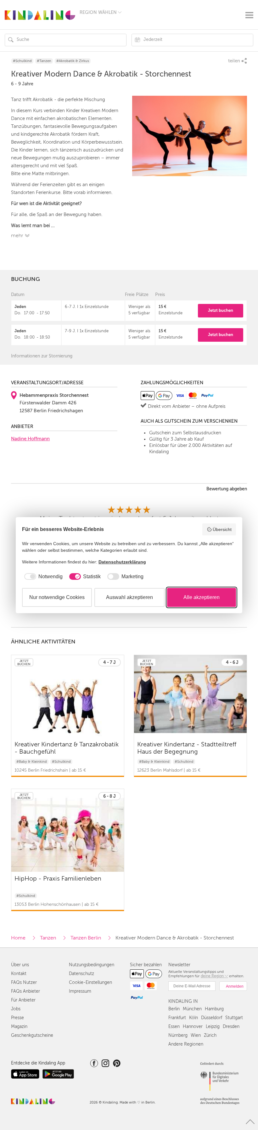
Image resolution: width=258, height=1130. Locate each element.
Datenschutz (81, 973)
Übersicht (222, 529)
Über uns (20, 964)
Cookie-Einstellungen (90, 982)
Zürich (210, 1035)
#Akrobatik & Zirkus (72, 61)
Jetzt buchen (220, 310)
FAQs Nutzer (24, 982)
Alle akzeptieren (201, 597)
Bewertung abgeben (226, 489)
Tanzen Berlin (85, 938)
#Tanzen (44, 61)
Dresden (231, 1026)
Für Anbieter (23, 1000)
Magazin (19, 1026)
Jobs (15, 1009)
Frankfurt (177, 1017)
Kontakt (18, 973)
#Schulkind (22, 61)
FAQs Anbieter (25, 991)
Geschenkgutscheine (32, 1035)
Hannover (193, 1026)
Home (18, 938)
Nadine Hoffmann (30, 438)
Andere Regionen (185, 1044)
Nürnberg (178, 1035)
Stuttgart (234, 1017)
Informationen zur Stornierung (41, 356)
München (192, 1009)
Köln (193, 1017)
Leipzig (213, 1026)
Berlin (174, 1009)
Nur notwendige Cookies (57, 597)
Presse (17, 1017)
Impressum (80, 991)
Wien (196, 1035)
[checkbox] (42, 576)
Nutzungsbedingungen (91, 964)
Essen (174, 1026)
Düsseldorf (211, 1017)
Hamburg (214, 1009)
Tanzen (48, 938)
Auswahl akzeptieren (129, 597)
